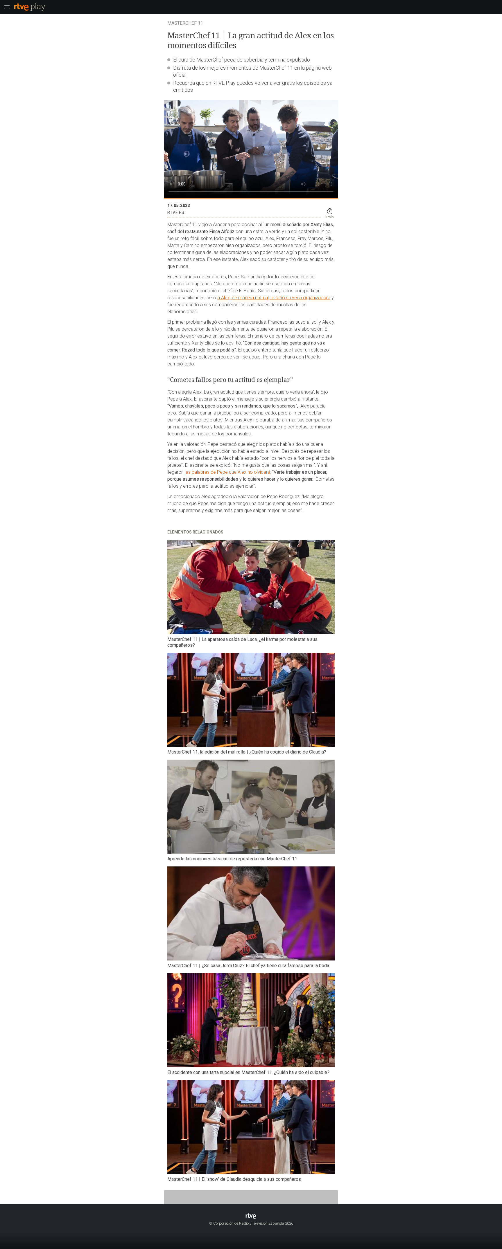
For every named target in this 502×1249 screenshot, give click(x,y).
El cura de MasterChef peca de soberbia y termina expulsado (241, 60)
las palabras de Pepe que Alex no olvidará (227, 472)
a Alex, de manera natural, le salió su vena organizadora (273, 297)
